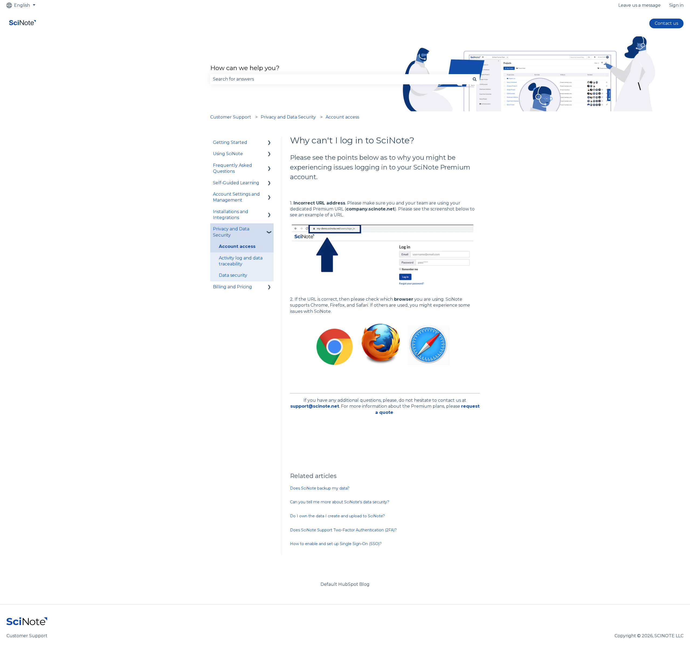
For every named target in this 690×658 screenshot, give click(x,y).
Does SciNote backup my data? (320, 488)
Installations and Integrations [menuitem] (230, 214)
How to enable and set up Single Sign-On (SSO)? (336, 543)
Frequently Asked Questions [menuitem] (232, 168)
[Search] (475, 79)
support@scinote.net (314, 406)
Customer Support (230, 117)
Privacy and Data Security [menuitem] (231, 231)
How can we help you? (245, 68)
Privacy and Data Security (288, 117)
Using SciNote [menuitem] (228, 153)
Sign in (676, 5)
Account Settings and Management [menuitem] (236, 197)
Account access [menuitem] (237, 246)
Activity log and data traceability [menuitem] (241, 260)
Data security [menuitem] (233, 275)
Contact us (666, 23)
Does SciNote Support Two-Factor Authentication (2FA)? (343, 530)
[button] (269, 142)
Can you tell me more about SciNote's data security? (339, 502)
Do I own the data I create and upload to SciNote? (337, 516)
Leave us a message (639, 5)
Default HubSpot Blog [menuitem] (345, 584)
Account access (342, 117)
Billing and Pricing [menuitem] (232, 286)
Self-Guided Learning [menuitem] (236, 182)
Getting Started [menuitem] (230, 142)
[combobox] (340, 79)
